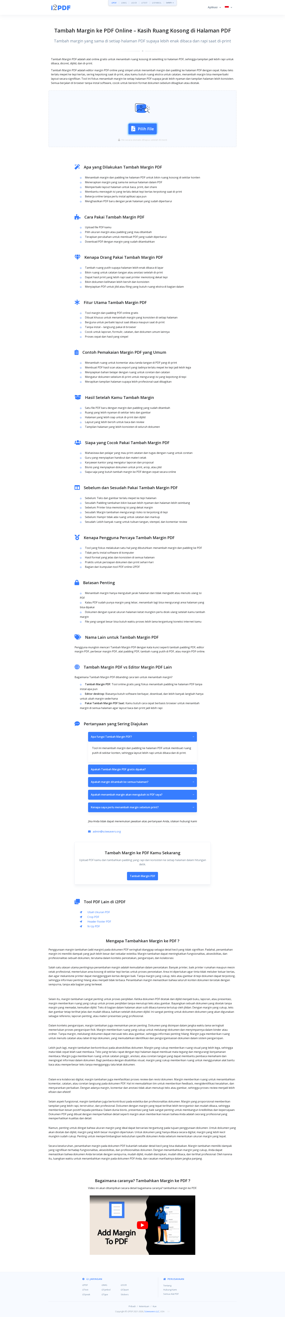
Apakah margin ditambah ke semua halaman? (142, 782)
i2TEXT (144, 2)
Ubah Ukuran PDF (98, 912)
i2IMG (124, 2)
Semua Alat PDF (171, 1293)
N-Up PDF (93, 926)
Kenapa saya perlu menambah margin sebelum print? (142, 807)
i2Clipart (125, 1289)
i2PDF (114, 2)
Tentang (167, 1285)
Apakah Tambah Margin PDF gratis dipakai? (142, 769)
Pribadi (132, 1306)
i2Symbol (106, 1289)
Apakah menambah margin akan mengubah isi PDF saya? (142, 794)
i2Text (85, 1289)
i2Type (105, 1294)
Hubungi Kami (170, 1289)
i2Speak (86, 1294)
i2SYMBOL (157, 2)
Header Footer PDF (99, 921)
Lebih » (170, 2)
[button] (214, 7)
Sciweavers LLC (151, 1311)
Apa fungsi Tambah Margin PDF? (142, 736)
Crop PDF (93, 917)
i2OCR (134, 2)
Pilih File (146, 128)
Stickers (125, 1294)
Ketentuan (144, 1306)
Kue (155, 1306)
